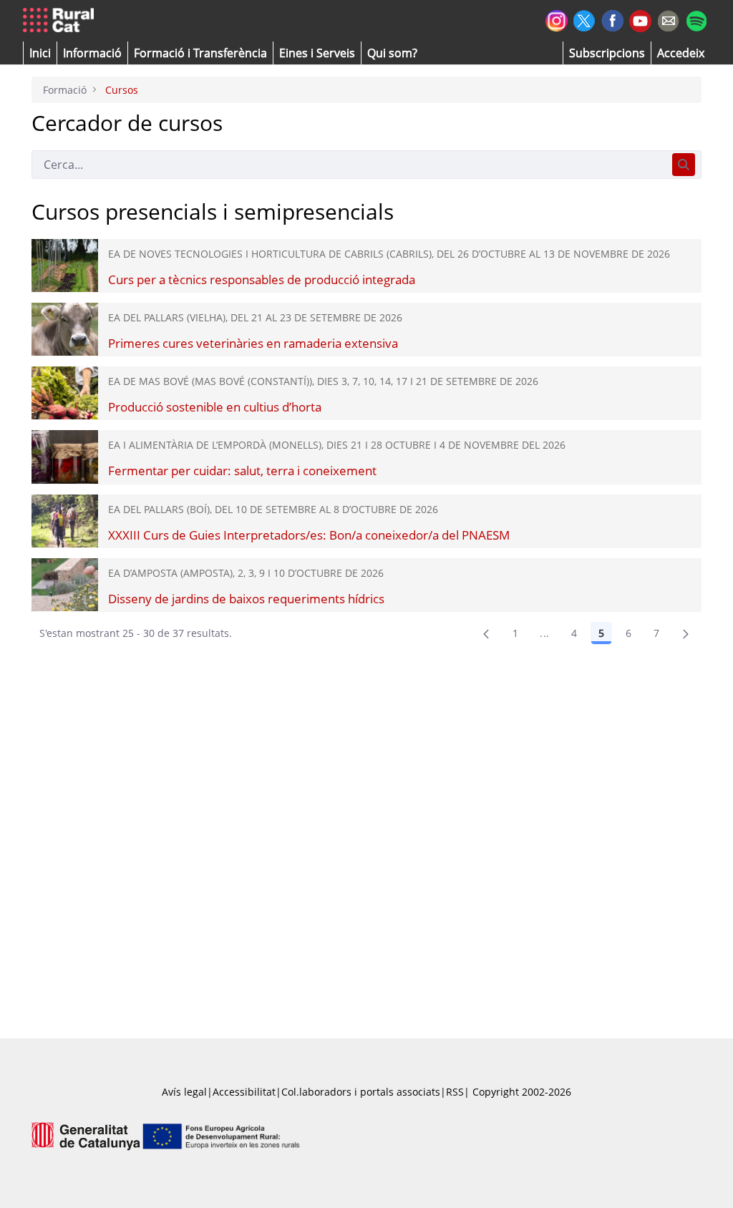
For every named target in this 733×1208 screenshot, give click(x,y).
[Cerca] (683, 164)
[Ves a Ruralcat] (61, 21)
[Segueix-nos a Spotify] (696, 19)
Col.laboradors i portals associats (360, 1092)
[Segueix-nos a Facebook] (612, 19)
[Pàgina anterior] (486, 633)
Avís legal (184, 1092)
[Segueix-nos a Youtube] (640, 19)
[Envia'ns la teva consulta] (668, 19)
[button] (40, 53)
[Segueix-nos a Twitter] (584, 19)
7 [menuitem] (656, 633)
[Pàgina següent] (686, 633)
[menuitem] (200, 53)
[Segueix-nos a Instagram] (556, 19)
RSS (455, 1092)
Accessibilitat (244, 1092)
